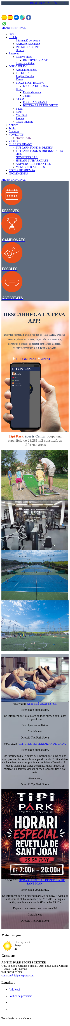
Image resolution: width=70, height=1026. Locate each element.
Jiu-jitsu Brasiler (25, 76)
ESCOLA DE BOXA (35, 85)
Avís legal (14, 989)
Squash (20, 98)
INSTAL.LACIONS (27, 46)
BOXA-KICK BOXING (30, 82)
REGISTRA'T (38, 3)
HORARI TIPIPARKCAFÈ (32, 160)
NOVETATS (16, 134)
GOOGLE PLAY (26, 359)
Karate (19, 79)
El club (13, 37)
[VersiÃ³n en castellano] (10, 19)
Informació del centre (28, 40)
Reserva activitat (25, 63)
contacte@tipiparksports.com (17, 975)
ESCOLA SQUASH (35, 102)
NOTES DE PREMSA (22, 170)
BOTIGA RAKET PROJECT (40, 105)
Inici (11, 34)
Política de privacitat (20, 996)
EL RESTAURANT (20, 144)
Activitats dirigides (26, 69)
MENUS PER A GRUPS (30, 167)
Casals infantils (24, 121)
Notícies (13, 124)
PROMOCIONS (18, 173)
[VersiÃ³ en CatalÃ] (4, 19)
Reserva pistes (24, 56)
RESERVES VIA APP (36, 59)
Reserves (14, 53)
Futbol (19, 108)
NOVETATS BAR (27, 157)
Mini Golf (21, 115)
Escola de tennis (32, 92)
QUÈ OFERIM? (18, 66)
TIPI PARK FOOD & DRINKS (34, 147)
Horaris (20, 50)
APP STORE (48, 359)
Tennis (19, 89)
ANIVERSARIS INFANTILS (33, 163)
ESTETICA (23, 72)
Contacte (14, 131)
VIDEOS (14, 141)
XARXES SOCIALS (28, 43)
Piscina (20, 118)
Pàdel (19, 111)
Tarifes (12, 128)
